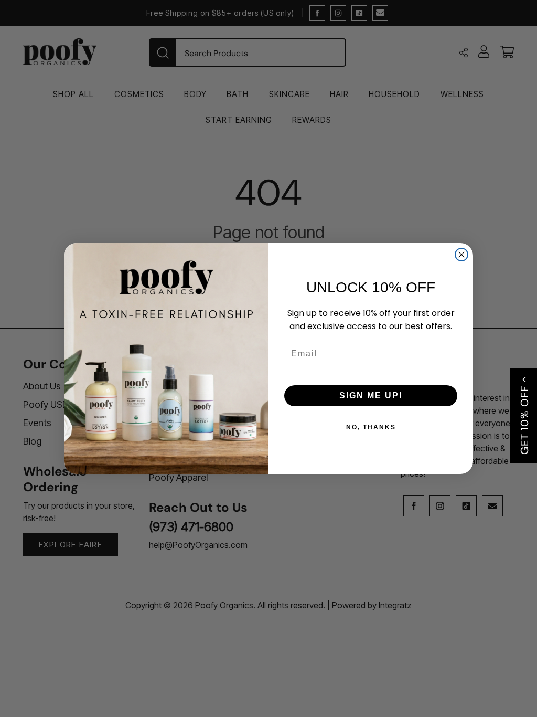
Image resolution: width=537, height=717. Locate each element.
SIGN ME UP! (371, 395)
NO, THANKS (371, 427)
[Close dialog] (461, 254)
